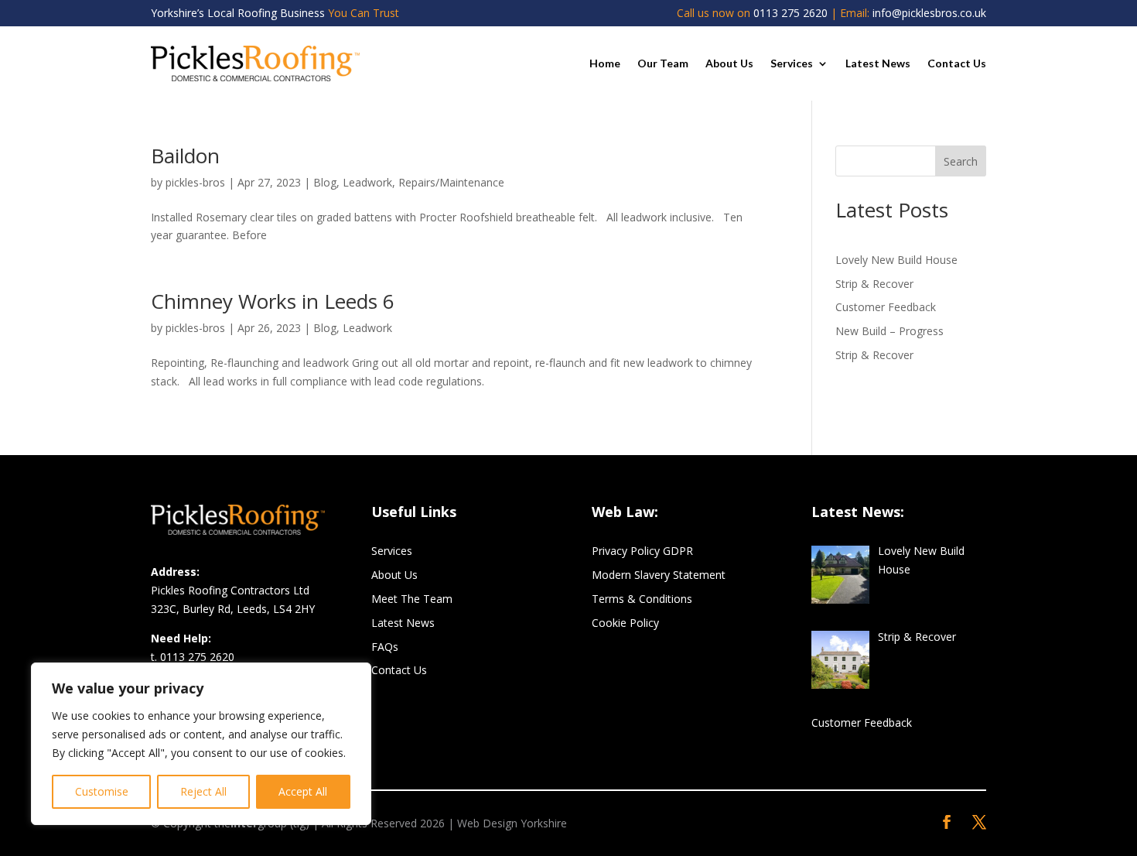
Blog (324, 182)
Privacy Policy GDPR (642, 550)
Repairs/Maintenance (451, 182)
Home (604, 63)
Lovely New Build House (896, 259)
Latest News (877, 63)
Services (791, 63)
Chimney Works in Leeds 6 (272, 301)
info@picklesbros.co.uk (929, 12)
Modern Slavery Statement (659, 574)
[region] (201, 744)
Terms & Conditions (642, 598)
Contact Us (956, 63)
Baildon (185, 155)
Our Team (662, 63)
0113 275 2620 (790, 12)
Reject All (203, 791)
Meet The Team (411, 598)
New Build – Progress (889, 331)
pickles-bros (195, 182)
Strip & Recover (874, 283)
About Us (729, 63)
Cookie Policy (625, 622)
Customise (101, 791)
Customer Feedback (885, 307)
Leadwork (367, 182)
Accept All (302, 791)
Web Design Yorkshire (512, 823)
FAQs (384, 646)
